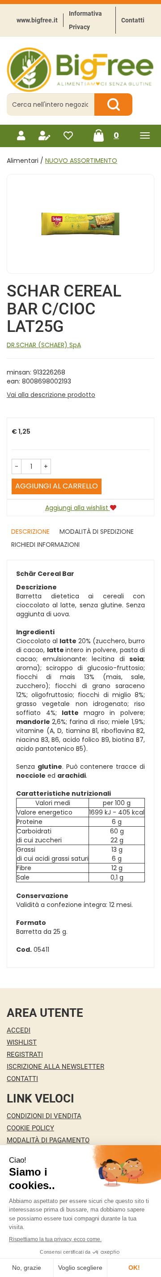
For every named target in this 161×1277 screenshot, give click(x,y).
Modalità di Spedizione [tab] (96, 531)
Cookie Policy (30, 1128)
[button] (16, 466)
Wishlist (22, 1042)
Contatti (132, 20)
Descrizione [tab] (30, 531)
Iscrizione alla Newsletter (55, 1067)
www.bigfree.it (37, 20)
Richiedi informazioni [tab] (45, 544)
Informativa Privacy (85, 20)
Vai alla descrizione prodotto (51, 394)
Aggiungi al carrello (56, 486)
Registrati (25, 1054)
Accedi (18, 1030)
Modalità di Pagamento (48, 1140)
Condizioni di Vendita (44, 1116)
